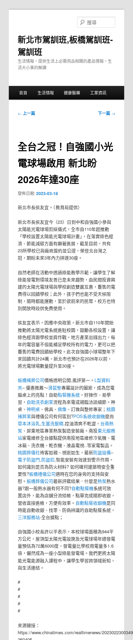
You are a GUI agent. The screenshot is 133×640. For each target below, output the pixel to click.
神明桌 (33, 409)
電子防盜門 (29, 459)
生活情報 (46, 92)
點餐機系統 (69, 394)
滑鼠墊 (54, 387)
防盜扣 (48, 459)
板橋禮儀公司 (42, 474)
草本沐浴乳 (29, 423)
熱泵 (102, 481)
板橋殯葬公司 (31, 380)
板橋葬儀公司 (40, 481)
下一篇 (106, 113)
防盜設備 (102, 452)
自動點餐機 (82, 488)
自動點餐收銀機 (90, 503)
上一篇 (26, 113)
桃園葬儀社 (29, 452)
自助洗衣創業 (40, 402)
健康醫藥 (72, 92)
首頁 (23, 92)
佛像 (62, 409)
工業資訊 (98, 92)
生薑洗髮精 (52, 423)
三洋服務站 (29, 517)
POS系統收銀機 (89, 416)
